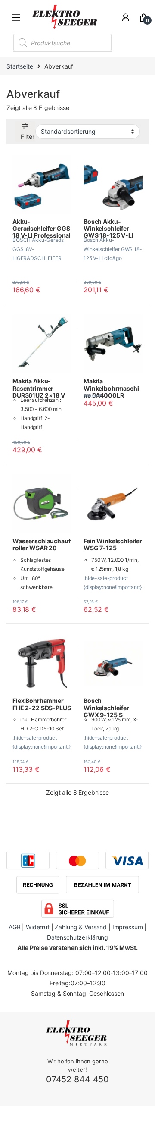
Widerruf (38, 927)
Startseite (19, 66)
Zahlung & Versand (81, 927)
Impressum (127, 927)
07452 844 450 (77, 1079)
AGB (15, 927)
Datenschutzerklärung (77, 937)
